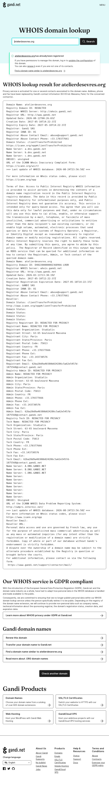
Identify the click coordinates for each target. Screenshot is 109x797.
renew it (31, 66)
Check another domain (54, 673)
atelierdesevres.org (25, 56)
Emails (57, 756)
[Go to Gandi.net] (11, 4)
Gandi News (41, 766)
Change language (12, 757)
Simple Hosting (61, 766)
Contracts (96, 759)
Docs (75, 762)
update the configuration (81, 60)
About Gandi (42, 753)
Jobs (38, 769)
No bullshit (41, 762)
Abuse (95, 756)
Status (76, 756)
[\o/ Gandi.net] (17, 750)
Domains (58, 753)
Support (77, 759)
